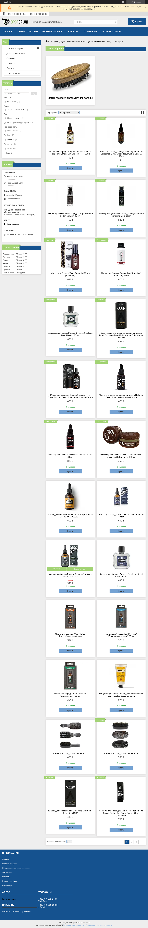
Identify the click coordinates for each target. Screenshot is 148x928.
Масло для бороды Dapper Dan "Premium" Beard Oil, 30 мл (121, 274)
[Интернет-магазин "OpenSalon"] (15, 21)
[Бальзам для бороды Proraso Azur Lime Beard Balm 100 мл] (121, 556)
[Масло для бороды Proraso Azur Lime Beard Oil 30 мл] (121, 496)
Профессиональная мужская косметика (86, 41)
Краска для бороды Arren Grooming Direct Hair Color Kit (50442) (70, 812)
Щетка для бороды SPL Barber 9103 (70, 753)
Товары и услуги (57, 41)
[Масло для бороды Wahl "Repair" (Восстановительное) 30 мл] (121, 616)
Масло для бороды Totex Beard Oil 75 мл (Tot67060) (70, 274)
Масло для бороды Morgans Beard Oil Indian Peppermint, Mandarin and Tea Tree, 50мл (70, 152)
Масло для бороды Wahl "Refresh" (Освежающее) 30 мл (70, 694)
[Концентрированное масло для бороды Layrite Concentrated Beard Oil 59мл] (121, 675)
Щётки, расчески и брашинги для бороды (70, 98)
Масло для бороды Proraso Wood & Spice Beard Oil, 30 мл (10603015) (70, 515)
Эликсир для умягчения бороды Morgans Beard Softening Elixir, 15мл (121, 214)
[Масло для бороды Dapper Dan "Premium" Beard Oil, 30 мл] (121, 255)
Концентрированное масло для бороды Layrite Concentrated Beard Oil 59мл (121, 694)
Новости (11, 63)
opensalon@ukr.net (14, 195)
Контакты (73, 31)
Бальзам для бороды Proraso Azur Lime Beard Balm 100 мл (121, 575)
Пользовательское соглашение (15, 868)
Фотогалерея (7, 885)
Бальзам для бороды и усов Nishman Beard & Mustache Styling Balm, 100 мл (121, 456)
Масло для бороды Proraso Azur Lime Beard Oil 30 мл (121, 515)
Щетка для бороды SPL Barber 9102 (121, 753)
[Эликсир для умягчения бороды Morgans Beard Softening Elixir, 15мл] (121, 195)
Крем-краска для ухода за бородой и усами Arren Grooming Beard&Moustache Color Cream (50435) (121, 335)
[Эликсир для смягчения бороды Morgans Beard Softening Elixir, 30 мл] (70, 195)
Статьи (10, 68)
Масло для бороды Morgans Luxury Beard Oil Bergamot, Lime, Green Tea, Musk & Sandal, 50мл (121, 153)
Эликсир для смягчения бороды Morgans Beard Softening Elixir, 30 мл (70, 214)
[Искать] (114, 21)
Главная (7, 31)
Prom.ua (86, 923)
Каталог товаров (26, 31)
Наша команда (14, 73)
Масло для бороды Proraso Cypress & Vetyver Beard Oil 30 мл (70, 575)
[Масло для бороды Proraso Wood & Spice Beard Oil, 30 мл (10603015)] (70, 496)
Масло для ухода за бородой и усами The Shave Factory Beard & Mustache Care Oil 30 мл (70, 396)
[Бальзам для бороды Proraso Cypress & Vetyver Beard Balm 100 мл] (70, 315)
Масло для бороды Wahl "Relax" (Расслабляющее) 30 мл (70, 635)
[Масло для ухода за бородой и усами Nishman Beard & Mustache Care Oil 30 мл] (121, 377)
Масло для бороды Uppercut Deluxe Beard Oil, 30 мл (70, 456)
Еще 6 (9, 153)
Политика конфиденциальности (99, 925)
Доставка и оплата (52, 31)
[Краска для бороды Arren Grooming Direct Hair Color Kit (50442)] (70, 792)
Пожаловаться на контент (74, 925)
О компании (90, 31)
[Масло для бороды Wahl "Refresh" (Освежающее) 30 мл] (70, 675)
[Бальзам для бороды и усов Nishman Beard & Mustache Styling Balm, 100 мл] (121, 436)
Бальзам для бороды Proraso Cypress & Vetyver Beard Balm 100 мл (70, 334)
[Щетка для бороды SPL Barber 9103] (70, 735)
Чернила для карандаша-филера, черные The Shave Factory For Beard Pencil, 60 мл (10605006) (121, 813)
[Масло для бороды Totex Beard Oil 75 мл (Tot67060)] (70, 255)
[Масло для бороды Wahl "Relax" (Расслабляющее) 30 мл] (70, 616)
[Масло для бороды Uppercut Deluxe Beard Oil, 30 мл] (70, 436)
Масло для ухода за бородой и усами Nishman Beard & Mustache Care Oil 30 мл (121, 396)
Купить (70, 168)
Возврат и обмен (111, 31)
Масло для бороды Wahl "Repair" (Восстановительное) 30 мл (121, 635)
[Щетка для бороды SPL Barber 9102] (121, 735)
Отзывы (11, 58)
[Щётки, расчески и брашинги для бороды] (70, 76)
